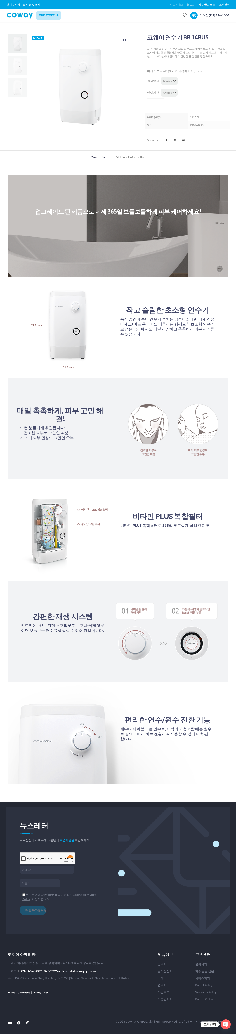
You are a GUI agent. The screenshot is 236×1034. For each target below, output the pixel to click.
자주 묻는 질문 (204, 971)
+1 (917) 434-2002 (30, 971)
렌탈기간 (153, 92)
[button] (125, 40)
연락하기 (201, 964)
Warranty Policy (205, 992)
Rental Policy (203, 985)
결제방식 (153, 81)
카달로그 (163, 992)
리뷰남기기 (165, 999)
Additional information (130, 157)
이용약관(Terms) (46, 895)
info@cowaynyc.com (82, 971)
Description (98, 157)
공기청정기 (165, 971)
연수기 (194, 117)
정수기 (162, 964)
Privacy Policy (40, 992)
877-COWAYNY (54, 971)
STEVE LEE (221, 1021)
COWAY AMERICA (138, 1021)
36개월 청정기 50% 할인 (118, 4)
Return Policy (204, 999)
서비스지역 (202, 978)
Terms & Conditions (19, 992)
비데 (161, 978)
